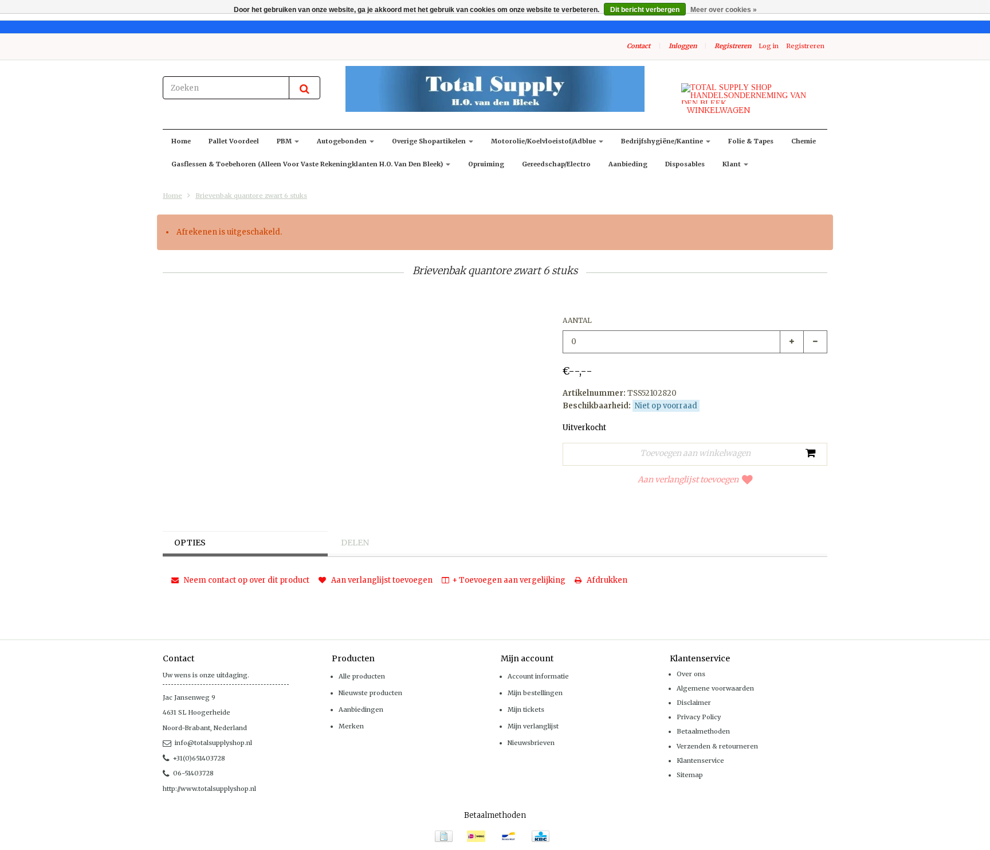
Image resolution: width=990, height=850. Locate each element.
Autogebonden (342, 141)
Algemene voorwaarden (715, 688)
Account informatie (538, 676)
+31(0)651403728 (199, 758)
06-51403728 (193, 773)
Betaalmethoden (703, 731)
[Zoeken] (304, 87)
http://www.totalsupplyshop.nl (209, 789)
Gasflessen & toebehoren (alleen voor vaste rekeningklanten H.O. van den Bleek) (308, 164)
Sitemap (690, 775)
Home (181, 141)
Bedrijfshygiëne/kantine (663, 141)
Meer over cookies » (723, 10)
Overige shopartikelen (429, 141)
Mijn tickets (526, 709)
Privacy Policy (699, 717)
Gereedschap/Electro (556, 164)
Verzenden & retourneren (717, 746)
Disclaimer (694, 703)
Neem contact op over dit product (245, 580)
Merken (351, 726)
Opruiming (486, 164)
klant (732, 164)
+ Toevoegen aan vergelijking (508, 580)
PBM (285, 141)
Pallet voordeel (234, 141)
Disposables (685, 164)
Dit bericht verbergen (644, 10)
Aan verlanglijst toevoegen (688, 479)
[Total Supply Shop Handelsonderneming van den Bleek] (495, 89)
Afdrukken (606, 580)
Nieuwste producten (370, 693)
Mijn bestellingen (535, 693)
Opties (190, 542)
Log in (769, 46)
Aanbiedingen (361, 709)
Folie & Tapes (750, 141)
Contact (638, 46)
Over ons (691, 674)
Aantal (577, 320)
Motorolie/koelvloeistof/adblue (544, 141)
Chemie (803, 141)
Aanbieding (627, 164)
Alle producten (362, 676)
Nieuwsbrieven (531, 743)
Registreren (732, 46)
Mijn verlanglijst (533, 726)
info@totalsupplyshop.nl (213, 743)
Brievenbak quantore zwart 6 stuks (251, 196)
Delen (355, 542)
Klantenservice (700, 761)
